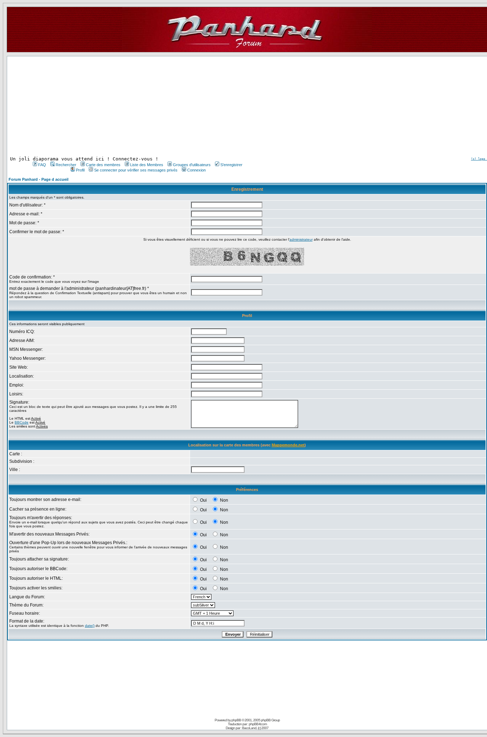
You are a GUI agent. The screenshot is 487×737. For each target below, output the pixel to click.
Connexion (196, 170)
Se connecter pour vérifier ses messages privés (136, 170)
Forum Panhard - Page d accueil (38, 179)
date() (89, 626)
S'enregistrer (231, 165)
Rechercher (66, 165)
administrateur (301, 239)
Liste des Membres (146, 165)
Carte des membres (103, 165)
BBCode (22, 422)
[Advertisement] (137, 106)
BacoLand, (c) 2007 (255, 728)
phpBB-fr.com (258, 724)
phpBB (236, 720)
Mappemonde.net (288, 445)
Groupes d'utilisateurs (192, 165)
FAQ (42, 165)
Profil (80, 170)
